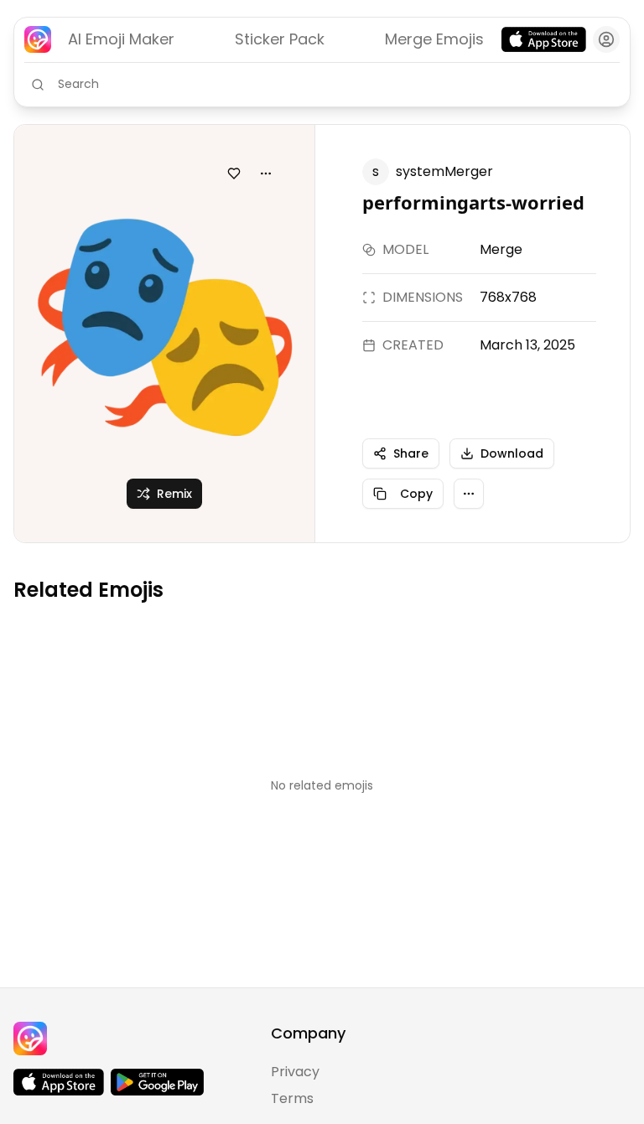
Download (511, 453)
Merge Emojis (434, 38)
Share (410, 453)
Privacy (295, 1071)
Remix (174, 493)
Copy (416, 493)
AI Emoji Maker (121, 38)
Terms (292, 1098)
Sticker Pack (280, 38)
